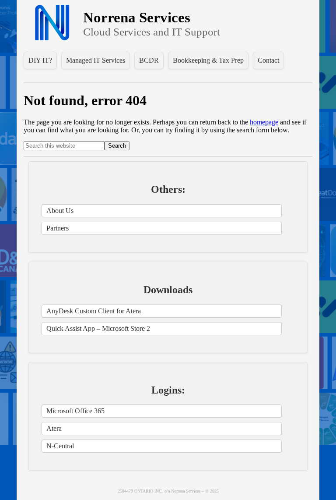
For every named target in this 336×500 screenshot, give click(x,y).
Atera (54, 428)
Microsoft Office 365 (75, 411)
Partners (57, 228)
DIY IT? (40, 60)
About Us (60, 210)
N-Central (60, 446)
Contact (268, 60)
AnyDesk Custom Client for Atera (93, 311)
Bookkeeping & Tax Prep (208, 60)
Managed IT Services (95, 60)
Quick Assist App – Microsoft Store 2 (98, 328)
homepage (264, 122)
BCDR (149, 60)
